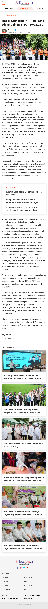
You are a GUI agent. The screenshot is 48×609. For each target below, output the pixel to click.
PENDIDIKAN (6, 589)
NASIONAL (5, 585)
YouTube (27, 571)
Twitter (24, 571)
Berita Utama (9, 9)
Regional (26, 9)
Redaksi (5, 595)
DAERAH (5, 577)
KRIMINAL (5, 581)
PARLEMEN (28, 585)
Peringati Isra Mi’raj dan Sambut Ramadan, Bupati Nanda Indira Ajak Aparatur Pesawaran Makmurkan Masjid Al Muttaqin (24, 201)
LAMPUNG (27, 581)
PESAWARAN (8, 339)
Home (4, 16)
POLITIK (26, 589)
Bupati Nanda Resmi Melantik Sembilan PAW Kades (24, 193)
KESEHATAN (28, 577)
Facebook (17, 571)
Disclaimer (28, 599)
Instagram (20, 571)
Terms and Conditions (10, 599)
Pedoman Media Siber (32, 595)
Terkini (40, 9)
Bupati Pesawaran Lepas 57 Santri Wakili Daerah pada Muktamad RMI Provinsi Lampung (22, 209)
